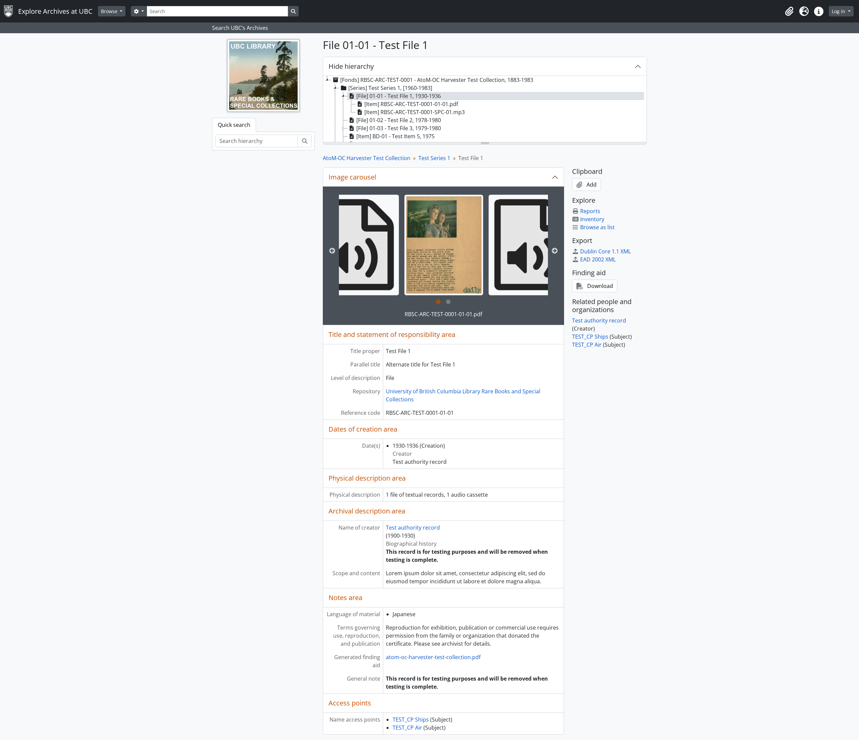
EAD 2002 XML (598, 259)
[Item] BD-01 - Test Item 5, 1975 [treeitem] (395, 136)
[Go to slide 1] (438, 302)
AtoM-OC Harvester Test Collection (366, 158)
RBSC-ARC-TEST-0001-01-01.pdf (443, 314)
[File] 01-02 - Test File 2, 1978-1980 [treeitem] (398, 120)
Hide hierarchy (351, 66)
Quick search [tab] (234, 125)
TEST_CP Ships (411, 719)
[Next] (554, 251)
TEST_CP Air (407, 727)
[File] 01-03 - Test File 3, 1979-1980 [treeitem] (398, 128)
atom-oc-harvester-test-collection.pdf (433, 657)
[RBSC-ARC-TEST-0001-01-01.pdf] (444, 245)
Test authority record (413, 527)
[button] (789, 11)
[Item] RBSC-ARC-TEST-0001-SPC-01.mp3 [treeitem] (414, 112)
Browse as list (597, 227)
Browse (110, 11)
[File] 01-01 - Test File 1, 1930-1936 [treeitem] (398, 96)
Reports (590, 211)
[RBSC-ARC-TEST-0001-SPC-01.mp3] (354, 245)
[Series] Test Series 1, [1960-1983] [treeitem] (390, 88)
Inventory (592, 219)
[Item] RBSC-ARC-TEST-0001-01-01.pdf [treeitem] (411, 104)
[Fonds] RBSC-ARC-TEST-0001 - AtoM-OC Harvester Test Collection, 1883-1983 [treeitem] (436, 80)
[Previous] (332, 251)
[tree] (485, 109)
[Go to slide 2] (448, 302)
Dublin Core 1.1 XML (605, 251)
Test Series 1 (434, 158)
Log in (839, 11)
